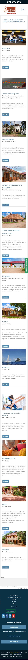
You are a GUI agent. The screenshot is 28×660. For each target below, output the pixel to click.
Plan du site (19, 656)
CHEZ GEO (5, 550)
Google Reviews (11, 611)
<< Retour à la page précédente (9, 586)
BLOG (14, 601)
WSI (10, 654)
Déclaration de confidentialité (8, 656)
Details (5, 67)
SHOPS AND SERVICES (14, 597)
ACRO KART (6, 48)
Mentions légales (17, 654)
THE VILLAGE (14, 595)
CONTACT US (14, 641)
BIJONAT (5, 322)
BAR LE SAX (6, 276)
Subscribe (14, 627)
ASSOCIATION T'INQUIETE (10, 94)
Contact (14, 603)
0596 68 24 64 (14, 636)
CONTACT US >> (22, 588)
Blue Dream (5, 367)
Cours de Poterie (26, 265)
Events (14, 599)
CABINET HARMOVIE (8, 459)
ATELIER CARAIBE (8, 139)
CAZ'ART (5, 504)
